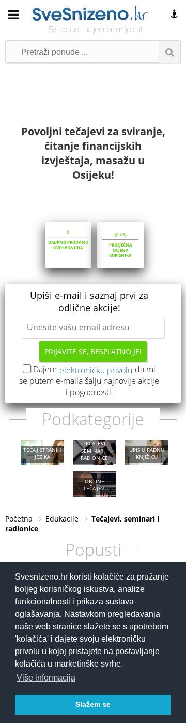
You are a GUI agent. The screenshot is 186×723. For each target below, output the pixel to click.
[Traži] (169, 52)
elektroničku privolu (95, 370)
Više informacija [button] (46, 677)
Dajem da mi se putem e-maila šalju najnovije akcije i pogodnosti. (89, 381)
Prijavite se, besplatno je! (93, 351)
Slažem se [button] (93, 704)
